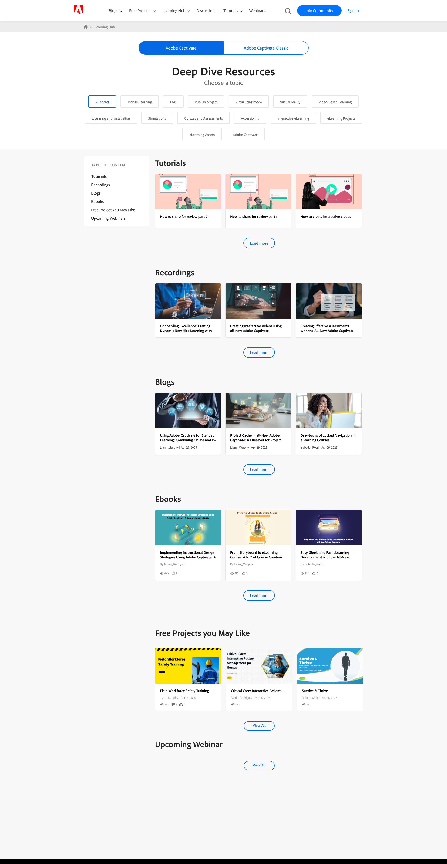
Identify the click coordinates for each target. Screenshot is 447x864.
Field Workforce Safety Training (184, 690)
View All (259, 725)
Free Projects (140, 10)
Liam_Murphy (169, 697)
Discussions (206, 10)
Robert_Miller (310, 697)
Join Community (319, 10)
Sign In (353, 10)
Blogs (113, 10)
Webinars (257, 10)
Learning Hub (174, 10)
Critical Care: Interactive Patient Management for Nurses (275, 690)
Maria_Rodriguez (242, 697)
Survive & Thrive (315, 690)
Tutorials (231, 10)
